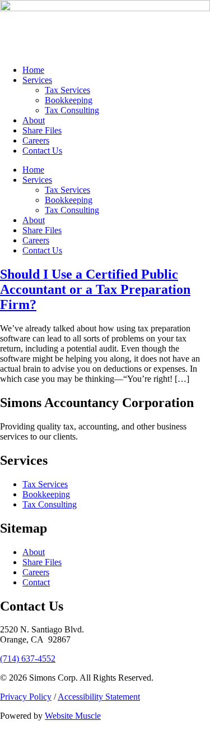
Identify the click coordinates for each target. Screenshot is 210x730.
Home (33, 70)
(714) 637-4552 (27, 658)
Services (37, 80)
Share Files (42, 130)
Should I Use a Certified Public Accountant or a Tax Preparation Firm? (95, 289)
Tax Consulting (72, 110)
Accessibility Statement (99, 696)
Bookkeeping (68, 100)
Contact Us (42, 150)
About (33, 120)
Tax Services (67, 90)
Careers (35, 140)
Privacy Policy (26, 696)
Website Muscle (73, 715)
